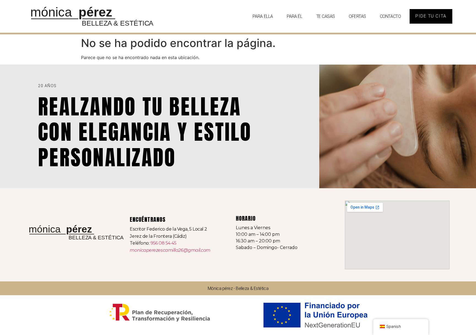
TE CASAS (325, 16)
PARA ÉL (294, 16)
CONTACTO (390, 16)
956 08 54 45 (163, 243)
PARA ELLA (263, 16)
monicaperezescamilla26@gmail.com (170, 250)
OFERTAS (357, 16)
